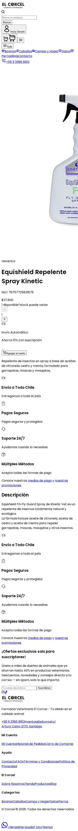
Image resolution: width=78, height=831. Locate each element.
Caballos (25, 51)
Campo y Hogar (46, 51)
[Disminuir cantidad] (5, 309)
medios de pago (40, 480)
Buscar (7, 22)
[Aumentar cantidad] (5, 319)
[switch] (3, 349)
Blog (14, 56)
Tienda (30, 784)
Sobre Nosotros (13, 784)
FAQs (20, 761)
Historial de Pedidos (30, 744)
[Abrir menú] (20, 40)
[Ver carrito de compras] (9, 38)
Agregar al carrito (15, 353)
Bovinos (10, 51)
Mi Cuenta (9, 744)
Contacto (25, 56)
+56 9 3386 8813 (13, 721)
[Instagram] (3, 692)
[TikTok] (6, 692)
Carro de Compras (59, 744)
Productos (42, 784)
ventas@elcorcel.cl (41, 721)
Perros (63, 801)
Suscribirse (44, 688)
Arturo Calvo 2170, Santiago (22, 726)
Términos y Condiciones (41, 761)
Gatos (66, 51)
